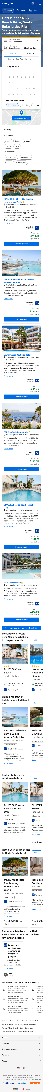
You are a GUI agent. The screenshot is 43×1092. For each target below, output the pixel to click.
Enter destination (14, 40)
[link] (8, 141)
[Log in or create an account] (33, 4)
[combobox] (22, 42)
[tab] (13, 53)
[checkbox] (34, 71)
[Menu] (40, 4)
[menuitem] (8, 10)
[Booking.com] (7, 4)
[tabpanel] (21, 83)
